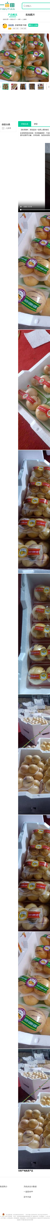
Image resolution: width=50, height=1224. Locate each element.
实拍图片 (30, 14)
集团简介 (3, 1187)
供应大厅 (13, 19)
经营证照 (10, 1218)
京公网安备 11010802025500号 (14, 1214)
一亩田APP (28, 1192)
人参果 (24, 19)
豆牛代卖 (27, 1197)
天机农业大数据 (30, 1187)
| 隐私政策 (22, 1218)
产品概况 (12, 14)
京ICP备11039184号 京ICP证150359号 (37, 1214)
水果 (19, 19)
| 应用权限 (16, 1218)
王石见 (11, 25)
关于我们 (4, 1218)
